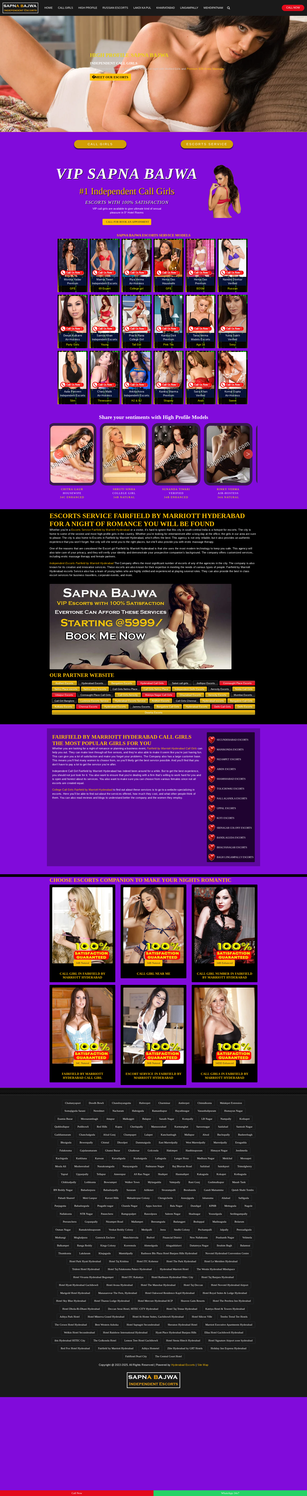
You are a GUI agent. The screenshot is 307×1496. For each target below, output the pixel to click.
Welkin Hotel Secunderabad (79, 1332)
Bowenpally (86, 1142)
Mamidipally (126, 1253)
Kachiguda (62, 1158)
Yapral (64, 1174)
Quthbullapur (62, 1126)
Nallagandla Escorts (232, 798)
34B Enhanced (224, 963)
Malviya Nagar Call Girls (158, 694)
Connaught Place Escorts (237, 683)
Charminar (164, 1103)
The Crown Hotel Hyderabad (71, 1324)
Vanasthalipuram (207, 1110)
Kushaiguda (140, 1158)
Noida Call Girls (243, 689)
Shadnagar (194, 1213)
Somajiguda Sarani (74, 1110)
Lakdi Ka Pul (142, 7)
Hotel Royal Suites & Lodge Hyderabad (225, 1293)
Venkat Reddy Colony (121, 1229)
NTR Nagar (86, 1213)
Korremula (130, 1245)
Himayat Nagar (219, 1150)
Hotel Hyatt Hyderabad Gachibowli (78, 1285)
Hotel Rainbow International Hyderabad (125, 1332)
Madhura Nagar (205, 1158)
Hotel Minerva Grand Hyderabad (106, 1316)
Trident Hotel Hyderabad (86, 1269)
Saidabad (223, 1126)
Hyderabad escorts (213, 700)
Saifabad (205, 1166)
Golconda (153, 1150)
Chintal (105, 1142)
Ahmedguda (151, 1245)
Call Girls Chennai (186, 700)
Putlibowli (83, 1126)
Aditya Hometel (150, 1348)
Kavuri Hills (112, 1198)
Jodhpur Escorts (205, 683)
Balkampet (63, 1245)
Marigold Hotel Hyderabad (75, 1293)
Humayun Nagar (233, 1110)
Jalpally (224, 1229)
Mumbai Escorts (243, 694)
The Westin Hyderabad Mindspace (216, 1269)
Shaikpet (163, 1174)
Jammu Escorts (141, 706)
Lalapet (148, 1134)
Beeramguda (158, 1221)
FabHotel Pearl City (136, 1356)
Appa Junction (154, 1205)
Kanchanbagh (168, 1134)
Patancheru (107, 1213)
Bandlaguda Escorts (231, 837)
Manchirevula (130, 1237)
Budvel (151, 1237)
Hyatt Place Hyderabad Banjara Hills (176, 1332)
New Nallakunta (199, 1237)
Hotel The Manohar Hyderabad (158, 1285)
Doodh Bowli (96, 1103)
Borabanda (190, 1190)
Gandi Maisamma (213, 1190)
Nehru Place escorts (66, 689)
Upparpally (82, 1174)
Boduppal (198, 1221)
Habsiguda (138, 1110)
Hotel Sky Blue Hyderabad (71, 1300)
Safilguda (243, 1198)
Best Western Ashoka (107, 1324)
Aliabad (226, 1198)
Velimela (247, 1237)
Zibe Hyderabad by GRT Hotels (185, 1348)
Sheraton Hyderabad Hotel (182, 1324)
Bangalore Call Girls (241, 700)
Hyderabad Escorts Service (130, 700)
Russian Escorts (115, 7)
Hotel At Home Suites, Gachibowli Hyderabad (158, 1316)
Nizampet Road (114, 1221)
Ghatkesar (133, 1150)
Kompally (187, 1118)
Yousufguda (215, 1213)
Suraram (131, 1190)
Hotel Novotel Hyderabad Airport (229, 1285)
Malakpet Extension (231, 1103)
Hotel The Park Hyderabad (181, 1261)
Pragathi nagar (105, 1205)
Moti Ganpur (90, 1198)
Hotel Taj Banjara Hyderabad (217, 1277)
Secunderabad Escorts (232, 739)
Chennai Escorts (88, 706)
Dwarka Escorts (153, 712)
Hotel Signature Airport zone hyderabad (230, 1340)
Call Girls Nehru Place (125, 689)
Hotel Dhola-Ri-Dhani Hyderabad (81, 1308)
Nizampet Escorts (229, 759)
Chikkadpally (68, 1182)
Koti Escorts (225, 818)
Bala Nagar (176, 1205)
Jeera (163, 1229)
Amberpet (183, 1103)
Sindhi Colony (182, 1229)
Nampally (225, 1118)
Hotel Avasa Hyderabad (119, 1285)
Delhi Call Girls (222, 706)
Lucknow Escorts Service (94, 700)
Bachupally (223, 1134)
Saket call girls (180, 683)
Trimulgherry (244, 1166)
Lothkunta (90, 1182)
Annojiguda (187, 1198)
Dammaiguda (143, 1142)
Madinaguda (219, 1221)
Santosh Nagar (244, 1126)
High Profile (87, 7)
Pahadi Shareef (66, 1198)
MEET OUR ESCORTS (111, 77)
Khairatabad (165, 7)
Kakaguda (202, 1174)
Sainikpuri (223, 1166)
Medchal (227, 1158)
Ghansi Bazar (112, 1150)
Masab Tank (239, 1182)
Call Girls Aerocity (128, 694)
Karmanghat (181, 1126)
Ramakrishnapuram (90, 1229)
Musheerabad (81, 1166)
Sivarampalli (169, 1190)
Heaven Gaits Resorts (193, 1300)
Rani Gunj (194, 1182)
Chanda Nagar (130, 1205)
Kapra (118, 1126)
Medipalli (146, 1229)
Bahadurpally (110, 1190)
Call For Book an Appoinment (127, 221)
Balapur (146, 1118)
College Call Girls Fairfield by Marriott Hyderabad (82, 789)
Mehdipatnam (213, 7)
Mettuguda (230, 1205)
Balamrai (245, 1245)
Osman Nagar (63, 1229)
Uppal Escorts (226, 808)
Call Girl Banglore (64, 700)
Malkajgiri (128, 1118)
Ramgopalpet (128, 1213)
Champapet (130, 1134)
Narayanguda (130, 1166)
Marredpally (220, 1142)
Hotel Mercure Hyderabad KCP (155, 1300)
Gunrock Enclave (105, 1237)
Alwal (206, 1134)
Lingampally (189, 7)
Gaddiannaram (63, 1134)
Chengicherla (165, 1198)
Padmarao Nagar (155, 1166)
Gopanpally (91, 1221)
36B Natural (153, 1063)
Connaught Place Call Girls (95, 694)
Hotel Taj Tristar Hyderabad (181, 1308)
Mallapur (189, 1134)
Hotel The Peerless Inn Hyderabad (232, 1300)
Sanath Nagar (166, 1118)
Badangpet (179, 1221)
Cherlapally (136, 1126)
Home (48, 7)
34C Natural (82, 1063)
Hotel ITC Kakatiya (132, 1277)
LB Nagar (206, 1118)
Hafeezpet (144, 1103)
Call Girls (65, 7)
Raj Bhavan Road (182, 1166)
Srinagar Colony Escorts (234, 828)
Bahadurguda (81, 1205)
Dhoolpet (122, 1142)
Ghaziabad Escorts (190, 694)
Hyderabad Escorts (92, 683)
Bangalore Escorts (121, 683)
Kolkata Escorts (63, 706)
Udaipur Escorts (64, 694)
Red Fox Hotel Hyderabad (75, 1348)
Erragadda (241, 1142)
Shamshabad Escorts (231, 779)
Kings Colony (108, 1245)
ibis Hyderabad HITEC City (70, 1340)
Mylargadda (154, 1182)
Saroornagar (203, 1126)
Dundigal (196, 1205)
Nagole (248, 1205)
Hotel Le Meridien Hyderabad (221, 1261)
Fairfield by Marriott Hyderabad (115, 1348)
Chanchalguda (87, 1134)
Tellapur (101, 1174)
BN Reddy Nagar (63, 1190)
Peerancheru (70, 1221)
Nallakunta (66, 1213)
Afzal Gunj (109, 1134)
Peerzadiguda (244, 1229)
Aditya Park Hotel (70, 1316)
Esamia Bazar (65, 1118)
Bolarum (239, 1221)
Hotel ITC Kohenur (147, 1261)
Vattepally (174, 1182)
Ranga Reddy (84, 1245)
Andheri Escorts (64, 683)
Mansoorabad (158, 1126)
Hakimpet (172, 1150)
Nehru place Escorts (95, 689)
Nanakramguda (105, 1166)
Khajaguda (105, 1253)
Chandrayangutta (121, 1103)
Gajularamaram (88, 1150)
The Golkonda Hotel (104, 1340)
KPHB (212, 1205)
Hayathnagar (182, 1110)
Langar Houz (181, 1158)
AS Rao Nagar (142, 1174)
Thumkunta (64, 1253)
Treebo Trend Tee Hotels (233, 1316)
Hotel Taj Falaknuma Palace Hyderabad (130, 1269)
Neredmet (98, 1110)
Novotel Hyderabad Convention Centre (227, 1253)
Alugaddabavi (174, 1245)
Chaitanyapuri (73, 1103)
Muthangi (60, 1237)
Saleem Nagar (173, 1213)
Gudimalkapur (216, 1182)
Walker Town (132, 1182)
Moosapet (245, 1158)
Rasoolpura (150, 1213)
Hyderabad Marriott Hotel (174, 1269)
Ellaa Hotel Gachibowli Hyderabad (223, 1332)
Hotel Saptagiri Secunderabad (143, 1324)
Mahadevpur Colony (138, 1198)
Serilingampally (238, 1213)
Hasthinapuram (194, 1150)
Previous (59, 454)
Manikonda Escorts (230, 749)
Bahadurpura (88, 1190)
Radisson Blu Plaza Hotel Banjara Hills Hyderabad (169, 1253)
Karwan (99, 1158)
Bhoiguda (66, 1142)
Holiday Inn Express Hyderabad (228, 1348)
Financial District (172, 1237)
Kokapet (221, 1174)
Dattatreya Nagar (199, 1245)
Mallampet (137, 1221)
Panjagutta (60, 1205)
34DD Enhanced (224, 1063)
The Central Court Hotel (168, 1356)
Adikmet (149, 1190)
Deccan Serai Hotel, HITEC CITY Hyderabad (133, 1308)
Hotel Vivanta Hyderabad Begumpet (93, 1277)
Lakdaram (84, 1253)
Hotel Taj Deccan (193, 1285)
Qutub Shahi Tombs (243, 1190)
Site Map (202, 1364)
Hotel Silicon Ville (202, 1316)
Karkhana (81, 1158)
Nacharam (118, 1110)
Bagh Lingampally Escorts (235, 857)
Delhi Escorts (245, 706)
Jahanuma (207, 1198)
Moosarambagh (89, 1118)
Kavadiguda (118, 1158)
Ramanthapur (159, 1110)
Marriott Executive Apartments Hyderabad (228, 1324)
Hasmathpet (182, 1174)
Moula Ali (60, 1166)
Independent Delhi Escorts (189, 689)
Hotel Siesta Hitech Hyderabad (183, 1340)
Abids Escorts (226, 769)
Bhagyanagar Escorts (232, 847)
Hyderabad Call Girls (152, 683)
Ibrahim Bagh (224, 1245)
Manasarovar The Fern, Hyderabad (117, 1293)
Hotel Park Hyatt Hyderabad (85, 1261)
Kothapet (244, 1118)
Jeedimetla (241, 1150)
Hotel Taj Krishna (119, 1261)
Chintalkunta (205, 1103)
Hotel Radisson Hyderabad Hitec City (172, 1277)
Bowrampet (110, 1182)
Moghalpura (80, 1237)
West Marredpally (195, 1142)
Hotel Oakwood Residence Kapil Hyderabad (170, 1293)
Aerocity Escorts (220, 689)
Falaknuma (66, 1150)
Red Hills (102, 1126)
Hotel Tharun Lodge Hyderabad (112, 1300)
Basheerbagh (245, 1134)
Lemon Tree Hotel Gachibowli (141, 1340)
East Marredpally (168, 1142)
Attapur (110, 1118)
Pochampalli (205, 1229)
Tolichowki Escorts (230, 788)
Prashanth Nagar (225, 1237)
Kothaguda (240, 1174)
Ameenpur (120, 1174)
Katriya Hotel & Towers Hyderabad (225, 1308)
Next (248, 454)
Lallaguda (160, 1158)
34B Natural (82, 963)
